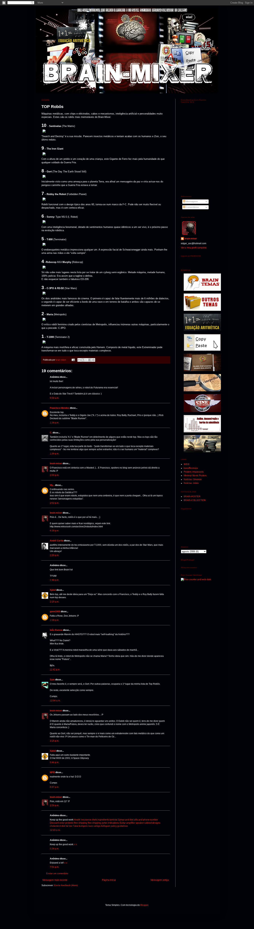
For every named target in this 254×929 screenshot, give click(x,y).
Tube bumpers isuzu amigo (86, 826)
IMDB (186, 464)
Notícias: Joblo (191, 483)
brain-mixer (56, 463)
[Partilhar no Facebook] (90, 360)
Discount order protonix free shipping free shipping (75, 823)
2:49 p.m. (54, 580)
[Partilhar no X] (86, 360)
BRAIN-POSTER (192, 496)
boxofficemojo (191, 468)
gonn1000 (55, 611)
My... (52, 485)
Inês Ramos (56, 630)
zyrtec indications (110, 823)
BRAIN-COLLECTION (195, 500)
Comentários (192, 207)
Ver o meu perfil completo (194, 247)
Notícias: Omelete (193, 479)
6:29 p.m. (54, 530)
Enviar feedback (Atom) (66, 885)
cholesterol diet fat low (61, 826)
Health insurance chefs (85, 819)
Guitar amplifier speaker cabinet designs (140, 823)
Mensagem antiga (160, 880)
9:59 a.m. (54, 398)
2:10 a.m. (54, 601)
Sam (52, 679)
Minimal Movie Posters (195, 475)
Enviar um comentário (57, 873)
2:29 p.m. (54, 555)
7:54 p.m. (54, 867)
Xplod (53, 590)
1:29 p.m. (54, 422)
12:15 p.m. (55, 830)
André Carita (56, 540)
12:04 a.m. (55, 700)
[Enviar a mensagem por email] (79, 360)
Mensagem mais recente (54, 880)
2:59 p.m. (54, 805)
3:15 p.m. (54, 741)
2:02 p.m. (54, 503)
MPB (52, 772)
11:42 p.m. (55, 669)
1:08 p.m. (54, 620)
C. (51, 432)
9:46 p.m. (54, 762)
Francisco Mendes (59, 408)
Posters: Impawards (194, 472)
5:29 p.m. (54, 848)
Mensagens (191, 201)
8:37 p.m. (54, 787)
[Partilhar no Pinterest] (93, 360)
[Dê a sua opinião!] (83, 360)
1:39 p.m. (54, 453)
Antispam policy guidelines (114, 826)
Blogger (144, 905)
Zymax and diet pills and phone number (138, 819)
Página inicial (109, 880)
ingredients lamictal (107, 819)
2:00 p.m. (54, 475)
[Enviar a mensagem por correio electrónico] (73, 360)
